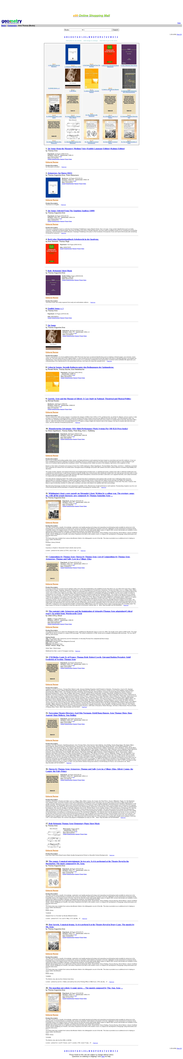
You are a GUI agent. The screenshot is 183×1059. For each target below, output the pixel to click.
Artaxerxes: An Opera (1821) (60, 173)
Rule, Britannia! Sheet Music (60, 271)
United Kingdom (56, 159)
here (103, 1056)
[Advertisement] (91, 6)
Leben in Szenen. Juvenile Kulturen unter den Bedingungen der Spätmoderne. (81, 367)
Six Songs (52, 325)
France (66, 159)
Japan (70, 159)
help (61, 156)
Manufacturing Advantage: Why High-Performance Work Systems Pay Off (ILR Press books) (88, 429)
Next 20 (179, 34)
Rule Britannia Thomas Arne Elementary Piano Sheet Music (74, 824)
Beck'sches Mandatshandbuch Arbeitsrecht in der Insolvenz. (73, 239)
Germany (62, 159)
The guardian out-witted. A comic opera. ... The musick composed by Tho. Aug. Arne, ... (86, 988)
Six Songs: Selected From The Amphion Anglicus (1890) (71, 211)
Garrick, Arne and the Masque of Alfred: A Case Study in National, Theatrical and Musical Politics (89, 399)
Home (3, 26)
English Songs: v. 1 (55, 308)
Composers (12, 26)
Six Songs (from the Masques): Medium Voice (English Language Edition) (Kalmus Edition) (86, 149)
